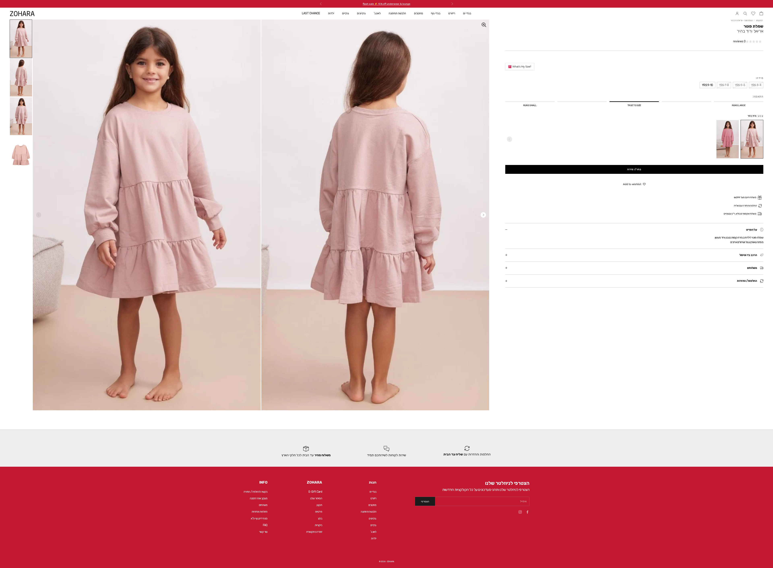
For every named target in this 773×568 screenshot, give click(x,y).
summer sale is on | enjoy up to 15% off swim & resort (386, 3)
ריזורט (451, 13)
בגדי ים (467, 13)
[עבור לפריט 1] (21, 39)
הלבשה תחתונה (397, 13)
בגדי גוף (435, 13)
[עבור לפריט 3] (21, 116)
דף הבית (759, 21)
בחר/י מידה (634, 169)
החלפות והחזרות (260, 511)
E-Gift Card (315, 491)
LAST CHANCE (311, 13)
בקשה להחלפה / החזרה (256, 491)
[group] (467, 451)
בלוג (320, 518)
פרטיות (318, 511)
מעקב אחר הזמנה (259, 498)
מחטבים (418, 13)
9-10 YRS (13, 559)
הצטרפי (425, 501)
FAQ (265, 525)
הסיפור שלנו (316, 498)
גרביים (345, 13)
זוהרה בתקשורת (314, 532)
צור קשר (263, 532)
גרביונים (361, 13)
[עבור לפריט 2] (21, 77)
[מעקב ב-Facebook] (527, 512)
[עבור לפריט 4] (21, 155)
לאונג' (377, 13)
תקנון (319, 505)
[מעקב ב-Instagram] (520, 512)
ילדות (331, 13)
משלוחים (263, 505)
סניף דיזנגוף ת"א (259, 518)
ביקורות (318, 525)
